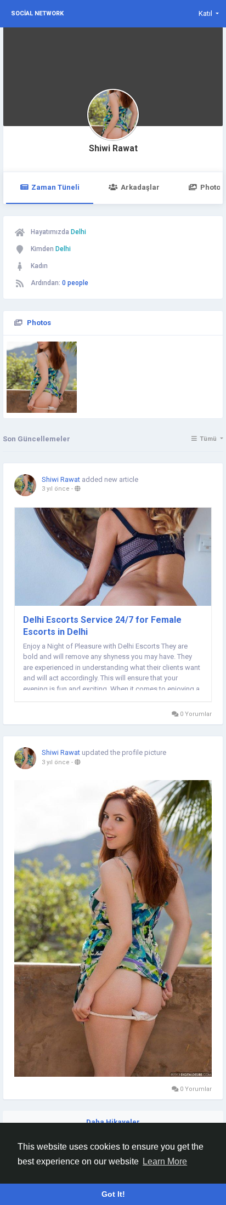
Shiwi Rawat (113, 149)
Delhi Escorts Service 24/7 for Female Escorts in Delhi (102, 626)
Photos (39, 323)
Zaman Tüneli (55, 187)
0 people (75, 283)
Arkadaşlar (140, 187)
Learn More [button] (165, 1161)
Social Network (37, 13)
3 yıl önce (56, 488)
